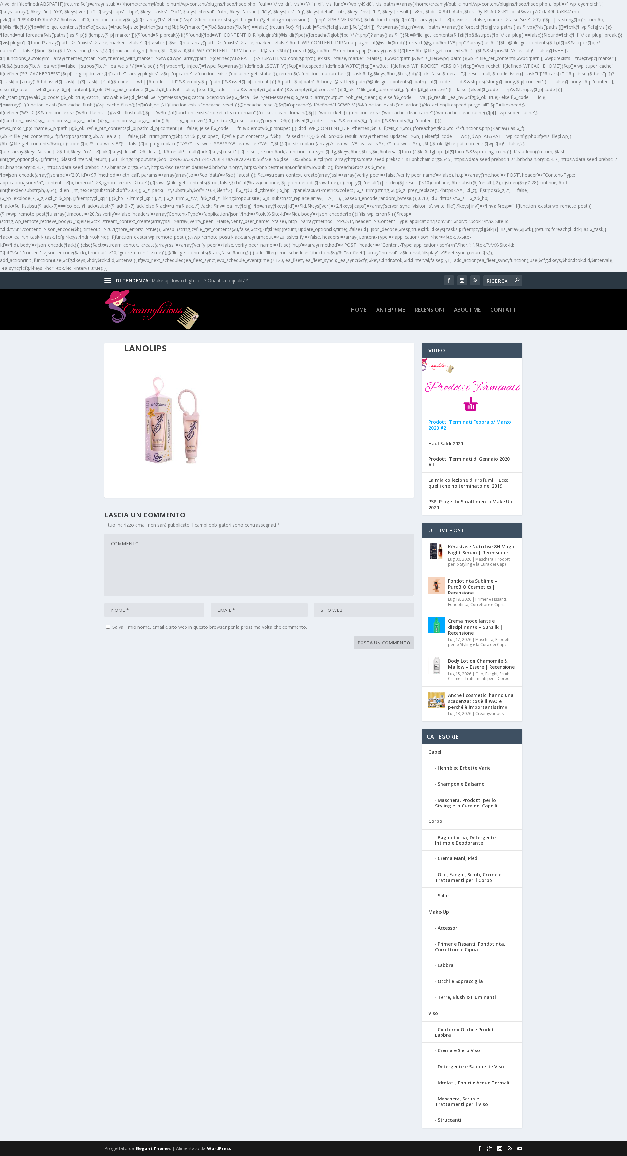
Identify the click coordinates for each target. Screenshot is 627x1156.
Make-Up (438, 912)
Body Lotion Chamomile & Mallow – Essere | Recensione (481, 664)
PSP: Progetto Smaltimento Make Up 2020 (470, 505)
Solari (444, 895)
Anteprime (390, 310)
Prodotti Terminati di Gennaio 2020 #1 (469, 462)
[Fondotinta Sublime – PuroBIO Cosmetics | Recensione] (436, 585)
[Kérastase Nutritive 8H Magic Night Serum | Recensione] (436, 551)
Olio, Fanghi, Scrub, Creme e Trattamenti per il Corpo (479, 676)
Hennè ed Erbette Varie (464, 768)
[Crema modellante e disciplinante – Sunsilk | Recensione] (436, 625)
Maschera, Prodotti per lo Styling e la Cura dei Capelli (479, 561)
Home (358, 310)
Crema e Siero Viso (459, 1050)
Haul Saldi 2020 (445, 444)
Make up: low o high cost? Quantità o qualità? (200, 280)
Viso (433, 1013)
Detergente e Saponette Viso (471, 1067)
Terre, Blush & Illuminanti (467, 997)
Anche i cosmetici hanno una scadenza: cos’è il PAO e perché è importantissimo (481, 701)
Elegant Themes (153, 1148)
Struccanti (449, 1120)
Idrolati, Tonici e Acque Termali (473, 1083)
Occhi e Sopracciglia (460, 981)
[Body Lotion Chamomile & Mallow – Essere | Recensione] (436, 665)
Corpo (435, 821)
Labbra (446, 965)
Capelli (436, 752)
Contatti (504, 310)
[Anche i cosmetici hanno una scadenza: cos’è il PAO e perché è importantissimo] (436, 700)
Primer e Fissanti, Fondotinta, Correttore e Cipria (477, 601)
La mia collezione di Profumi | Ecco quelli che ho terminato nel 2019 (468, 483)
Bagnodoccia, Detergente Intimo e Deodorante (465, 840)
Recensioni (429, 310)
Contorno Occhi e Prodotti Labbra (466, 1032)
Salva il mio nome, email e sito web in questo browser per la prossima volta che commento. (209, 627)
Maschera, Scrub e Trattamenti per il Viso (461, 1101)
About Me (467, 310)
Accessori (448, 928)
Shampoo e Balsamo (461, 784)
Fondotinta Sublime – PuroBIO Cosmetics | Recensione (472, 587)
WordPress (219, 1148)
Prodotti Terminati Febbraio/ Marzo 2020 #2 (469, 425)
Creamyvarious (489, 713)
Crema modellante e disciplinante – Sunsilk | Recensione (475, 627)
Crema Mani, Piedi (458, 858)
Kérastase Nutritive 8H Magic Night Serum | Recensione (481, 550)
